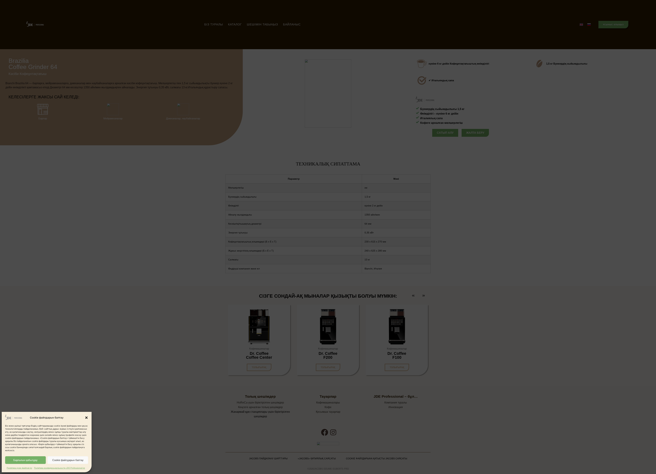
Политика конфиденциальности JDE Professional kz (59, 468)
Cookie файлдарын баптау (68, 460)
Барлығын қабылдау (25, 460)
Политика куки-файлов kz (19, 468)
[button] (86, 417)
